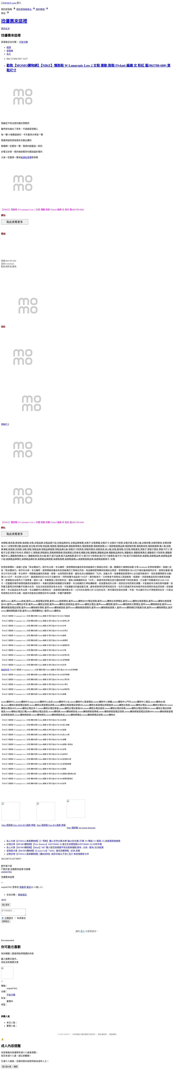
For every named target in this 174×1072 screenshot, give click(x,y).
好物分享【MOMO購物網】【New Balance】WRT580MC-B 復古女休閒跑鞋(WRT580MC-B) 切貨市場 (54, 844)
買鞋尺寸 (5, 424)
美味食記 (22, 895)
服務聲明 (112, 1034)
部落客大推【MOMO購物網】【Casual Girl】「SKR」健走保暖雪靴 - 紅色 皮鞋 (43, 851)
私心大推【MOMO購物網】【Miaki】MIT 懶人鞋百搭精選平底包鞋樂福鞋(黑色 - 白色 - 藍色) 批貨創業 (55, 847)
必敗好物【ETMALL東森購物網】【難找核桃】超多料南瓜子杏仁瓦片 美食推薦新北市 (48, 854)
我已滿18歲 (6, 1067)
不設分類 (23, 42)
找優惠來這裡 (14, 21)
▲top (3, 899)
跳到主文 (5, 28)
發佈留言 (5, 921)
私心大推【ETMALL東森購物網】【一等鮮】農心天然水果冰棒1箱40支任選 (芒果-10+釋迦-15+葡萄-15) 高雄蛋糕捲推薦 (63, 841)
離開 (15, 1067)
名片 (9, 54)
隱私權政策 (102, 1034)
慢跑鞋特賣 (5, 670)
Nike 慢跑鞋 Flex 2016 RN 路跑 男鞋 (18, 825)
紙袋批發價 (26, 157)
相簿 (9, 47)
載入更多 (5, 905)
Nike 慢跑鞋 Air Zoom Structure (81, 828)
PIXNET (67, 1034)
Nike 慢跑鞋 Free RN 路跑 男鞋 (51, 825)
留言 (29, 887)
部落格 (10, 51)
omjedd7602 (6, 872)
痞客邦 (22, 887)
